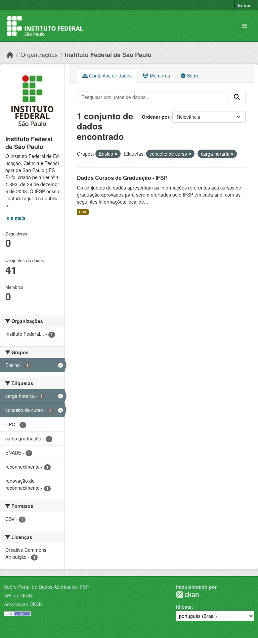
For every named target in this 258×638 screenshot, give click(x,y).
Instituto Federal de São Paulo (108, 54)
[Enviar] (237, 97)
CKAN (187, 594)
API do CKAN (18, 595)
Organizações (39, 54)
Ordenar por (155, 116)
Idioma (183, 606)
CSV (82, 211)
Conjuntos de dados (110, 75)
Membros (159, 75)
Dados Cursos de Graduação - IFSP (122, 177)
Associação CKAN (23, 604)
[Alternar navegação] (244, 26)
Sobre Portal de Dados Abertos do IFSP (46, 586)
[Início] (10, 54)
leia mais (15, 217)
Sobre (192, 75)
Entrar (244, 5)
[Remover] (116, 154)
